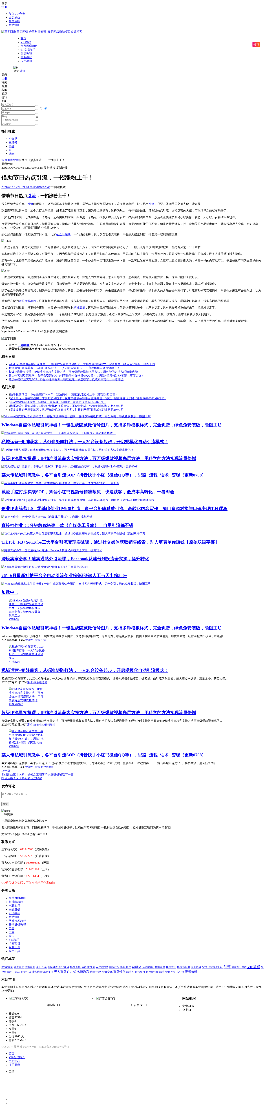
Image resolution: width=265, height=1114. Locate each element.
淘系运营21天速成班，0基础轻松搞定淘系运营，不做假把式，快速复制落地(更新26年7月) (67, 405)
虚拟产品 (114, 967)
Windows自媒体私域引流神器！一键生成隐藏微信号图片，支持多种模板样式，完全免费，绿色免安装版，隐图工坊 (82, 364)
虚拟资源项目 (27, 300)
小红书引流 (177, 971)
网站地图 (14, 25)
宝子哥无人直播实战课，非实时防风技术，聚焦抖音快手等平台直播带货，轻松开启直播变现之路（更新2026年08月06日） (88, 398)
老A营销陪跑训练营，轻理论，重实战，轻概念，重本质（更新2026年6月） (58, 402)
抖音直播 (75, 967)
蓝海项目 (148, 967)
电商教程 (26, 57)
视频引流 (53, 967)
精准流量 (79, 307)
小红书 (13, 138)
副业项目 (63, 967)
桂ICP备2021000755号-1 (54, 1046)
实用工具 (14, 951)
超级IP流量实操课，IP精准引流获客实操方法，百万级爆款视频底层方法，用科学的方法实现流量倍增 (73, 371)
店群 (84, 967)
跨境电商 (30, 967)
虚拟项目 (140, 971)
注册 (4, 6)
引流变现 (107, 971)
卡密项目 (26, 61)
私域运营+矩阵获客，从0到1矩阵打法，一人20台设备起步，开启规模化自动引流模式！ (64, 368)
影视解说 (125, 967)
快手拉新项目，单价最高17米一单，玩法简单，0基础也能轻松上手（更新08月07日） (64, 394)
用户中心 (14, 1061)
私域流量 (7, 967)
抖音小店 (26, 971)
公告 (11, 928)
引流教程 (26, 53)
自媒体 (137, 967)
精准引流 (164, 971)
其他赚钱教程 (17, 924)
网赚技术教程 (17, 920)
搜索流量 (37, 971)
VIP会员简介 (17, 1057)
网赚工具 (14, 947)
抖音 (11, 146)
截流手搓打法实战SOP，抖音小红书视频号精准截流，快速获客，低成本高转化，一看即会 (66, 379)
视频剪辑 (191, 972)
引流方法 (19, 967)
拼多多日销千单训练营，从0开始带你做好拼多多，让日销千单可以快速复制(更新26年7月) (67, 409)
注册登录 (14, 1064)
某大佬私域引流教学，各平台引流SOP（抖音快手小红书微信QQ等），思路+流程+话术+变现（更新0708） (76, 375)
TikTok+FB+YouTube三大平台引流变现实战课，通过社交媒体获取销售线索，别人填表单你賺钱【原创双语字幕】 (110, 542)
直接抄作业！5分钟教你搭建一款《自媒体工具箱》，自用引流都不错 (67, 525)
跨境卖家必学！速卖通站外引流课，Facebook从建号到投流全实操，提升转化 (75, 558)
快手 (11, 153)
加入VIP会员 (17, 13)
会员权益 (14, 17)
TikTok (16, 971)
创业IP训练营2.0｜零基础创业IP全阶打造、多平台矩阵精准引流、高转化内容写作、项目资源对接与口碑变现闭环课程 (114, 508)
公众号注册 (63, 234)
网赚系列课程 (239, 967)
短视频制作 (152, 971)
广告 (11, 932)
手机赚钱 (14, 909)
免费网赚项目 (29, 45)
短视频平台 (215, 967)
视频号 (13, 142)
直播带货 (119, 972)
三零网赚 (24, 345)
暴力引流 (48, 971)
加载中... (9, 592)
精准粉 (130, 971)
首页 (23, 38)
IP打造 (91, 967)
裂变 (205, 967)
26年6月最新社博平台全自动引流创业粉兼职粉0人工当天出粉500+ (64, 575)
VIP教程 (26, 42)
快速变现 (171, 967)
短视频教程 (28, 49)
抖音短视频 (183, 967)
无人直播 (60, 972)
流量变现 (95, 971)
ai (10, 149)
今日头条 (41, 967)
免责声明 (14, 21)
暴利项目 (196, 967)
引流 (31, 195)
